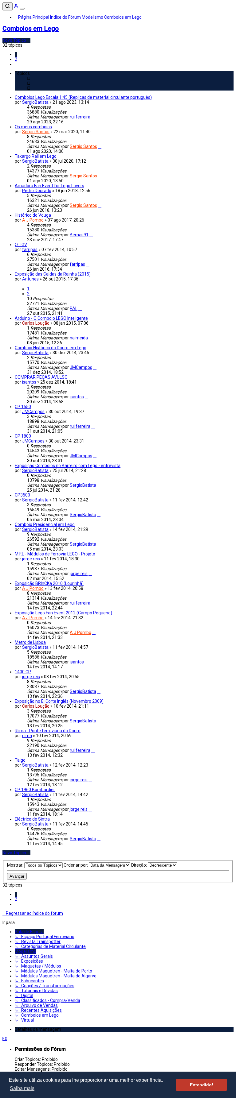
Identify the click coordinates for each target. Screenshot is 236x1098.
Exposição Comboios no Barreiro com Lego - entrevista (67, 465)
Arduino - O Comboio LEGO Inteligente (51, 318)
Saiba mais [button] (22, 1088)
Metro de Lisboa (30, 642)
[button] (16, 64)
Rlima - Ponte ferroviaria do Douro (48, 730)
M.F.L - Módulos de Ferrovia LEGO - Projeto (55, 553)
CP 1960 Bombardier (35, 789)
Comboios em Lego (30, 28)
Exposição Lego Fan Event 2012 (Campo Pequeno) (63, 612)
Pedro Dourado (36, 190)
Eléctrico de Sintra (32, 819)
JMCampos (81, 367)
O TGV (21, 244)
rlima (27, 735)
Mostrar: (15, 865)
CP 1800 (23, 436)
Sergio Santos (35, 131)
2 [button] (16, 59)
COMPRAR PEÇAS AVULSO (41, 377)
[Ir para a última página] (93, 116)
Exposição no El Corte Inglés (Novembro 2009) (59, 701)
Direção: (139, 865)
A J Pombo (33, 220)
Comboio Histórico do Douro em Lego (50, 347)
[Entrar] (17, 7)
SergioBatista (35, 102)
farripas (29, 249)
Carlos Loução (35, 323)
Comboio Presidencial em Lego (45, 524)
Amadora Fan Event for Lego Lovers (49, 185)
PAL (73, 308)
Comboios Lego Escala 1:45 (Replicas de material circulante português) (83, 97)
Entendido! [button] (201, 1084)
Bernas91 (79, 234)
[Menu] (22, 9)
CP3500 (22, 495)
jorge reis (31, 558)
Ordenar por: (76, 865)
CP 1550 (23, 406)
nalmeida (79, 337)
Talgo (20, 760)
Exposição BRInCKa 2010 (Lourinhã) (49, 583)
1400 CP (23, 671)
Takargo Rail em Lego (36, 156)
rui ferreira (80, 116)
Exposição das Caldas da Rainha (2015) (53, 274)
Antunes (30, 278)
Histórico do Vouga (33, 215)
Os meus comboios (33, 126)
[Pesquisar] (7, 6)
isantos (29, 382)
